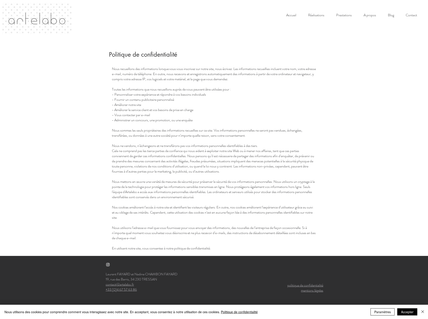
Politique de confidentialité (239, 312)
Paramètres (382, 312)
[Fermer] (422, 311)
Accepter (407, 312)
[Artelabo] (108, 264)
